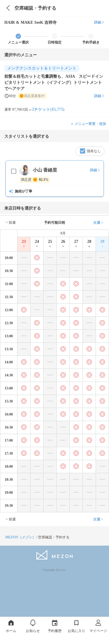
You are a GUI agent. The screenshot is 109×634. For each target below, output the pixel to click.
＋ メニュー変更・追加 (88, 124)
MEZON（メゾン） (20, 537)
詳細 (97, 22)
